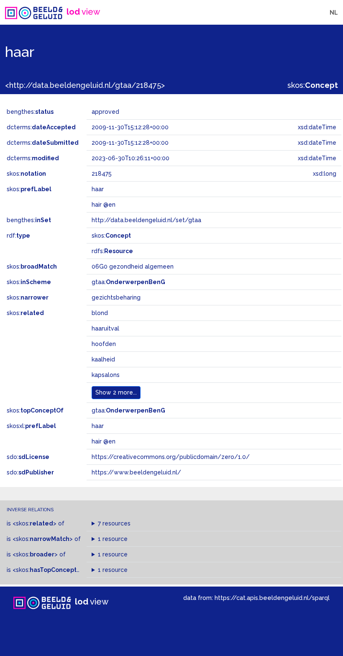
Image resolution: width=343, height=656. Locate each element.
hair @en (103, 441)
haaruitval (105, 328)
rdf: (18, 235)
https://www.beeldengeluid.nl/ (136, 472)
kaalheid (103, 359)
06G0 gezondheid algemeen (133, 266)
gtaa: (128, 282)
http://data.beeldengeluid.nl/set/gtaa (146, 220)
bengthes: (30, 111)
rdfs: (112, 251)
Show (116, 392)
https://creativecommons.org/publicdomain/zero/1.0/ (171, 457)
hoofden (104, 344)
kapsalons (106, 375)
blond (100, 313)
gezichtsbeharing (116, 297)
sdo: (28, 457)
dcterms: (41, 127)
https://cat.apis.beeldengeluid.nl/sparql (272, 597)
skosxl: (31, 426)
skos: (312, 85)
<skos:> (34, 523)
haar (98, 426)
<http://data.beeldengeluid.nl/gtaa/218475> (85, 85)
